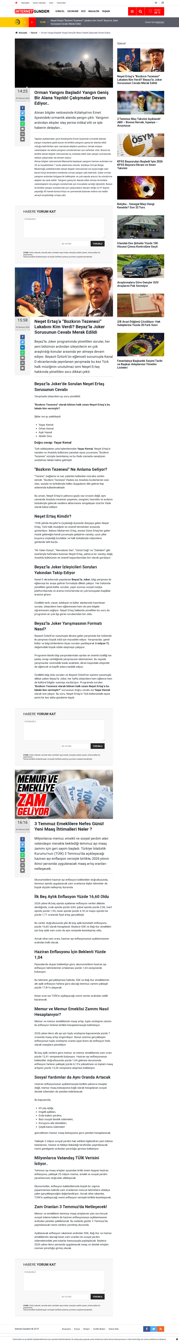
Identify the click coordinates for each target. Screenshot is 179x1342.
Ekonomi (73, 11)
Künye (77, 1329)
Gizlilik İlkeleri (99, 1329)
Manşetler (25, 3)
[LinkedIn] (22, 118)
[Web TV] (155, 2)
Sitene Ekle (61, 3)
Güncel (60, 11)
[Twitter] (22, 113)
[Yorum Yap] (22, 139)
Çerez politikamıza (151, 1339)
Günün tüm (154, 22)
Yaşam (106, 11)
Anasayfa (66, 1329)
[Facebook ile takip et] (146, 1329)
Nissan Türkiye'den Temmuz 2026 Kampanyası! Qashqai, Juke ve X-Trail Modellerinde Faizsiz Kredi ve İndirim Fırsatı (86, 22)
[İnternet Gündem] (32, 11)
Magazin (93, 11)
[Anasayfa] (16, 3)
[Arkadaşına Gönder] (22, 129)
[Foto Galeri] (162, 2)
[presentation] (24, 22)
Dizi (83, 11)
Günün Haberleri (39, 3)
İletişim (86, 1329)
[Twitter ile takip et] (153, 1329)
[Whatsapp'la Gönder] (22, 123)
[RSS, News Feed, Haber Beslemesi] (160, 1329)
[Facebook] (22, 108)
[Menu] (132, 11)
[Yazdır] (22, 134)
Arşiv (51, 3)
